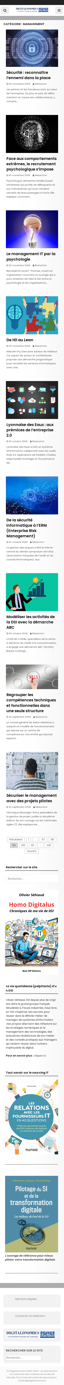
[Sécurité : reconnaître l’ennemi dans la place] (32, 66)
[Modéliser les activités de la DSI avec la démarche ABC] (32, 610)
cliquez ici (40, 1056)
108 (49, 845)
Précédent (15, 839)
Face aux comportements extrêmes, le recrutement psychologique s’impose (31, 164)
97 (43, 839)
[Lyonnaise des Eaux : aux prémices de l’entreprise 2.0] (32, 418)
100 (23, 845)
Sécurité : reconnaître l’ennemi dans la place (28, 75)
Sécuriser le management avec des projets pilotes (31, 798)
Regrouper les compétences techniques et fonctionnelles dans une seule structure (31, 702)
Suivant (31, 851)
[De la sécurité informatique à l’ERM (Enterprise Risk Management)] (32, 513)
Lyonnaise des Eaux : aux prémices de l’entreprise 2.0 (29, 430)
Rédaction (41, 83)
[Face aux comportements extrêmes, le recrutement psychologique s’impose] (32, 152)
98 (52, 839)
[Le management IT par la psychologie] (32, 247)
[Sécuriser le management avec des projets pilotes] (32, 789)
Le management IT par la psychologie (30, 256)
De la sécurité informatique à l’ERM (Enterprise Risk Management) (26, 528)
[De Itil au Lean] (32, 333)
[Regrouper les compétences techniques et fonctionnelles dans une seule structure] (32, 688)
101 (32, 845)
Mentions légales (21, 1299)
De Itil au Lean (19, 340)
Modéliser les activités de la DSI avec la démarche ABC (30, 622)
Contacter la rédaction (25, 1316)
